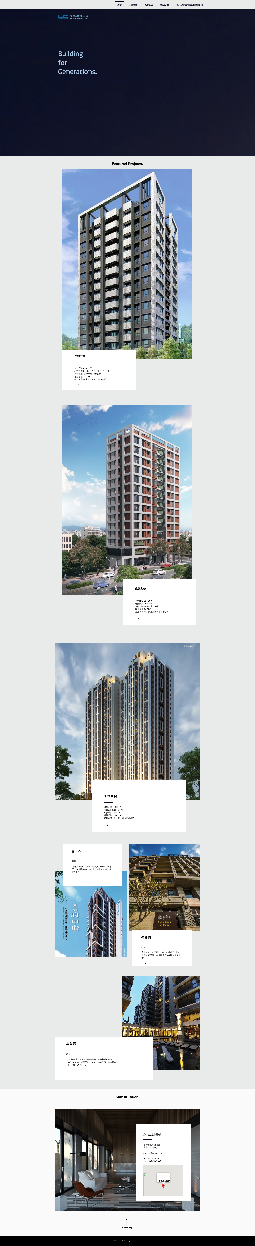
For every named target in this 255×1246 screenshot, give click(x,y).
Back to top (127, 1228)
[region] (127, 721)
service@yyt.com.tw (152, 1153)
